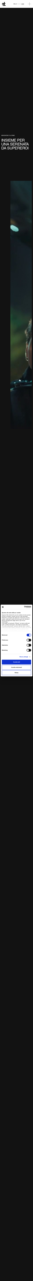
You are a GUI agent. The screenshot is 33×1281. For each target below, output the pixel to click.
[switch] (29, 640)
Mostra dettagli (24, 656)
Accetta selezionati (16, 667)
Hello (15, 4)
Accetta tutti (16, 662)
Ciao (22, 4)
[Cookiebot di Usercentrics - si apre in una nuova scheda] (24, 607)
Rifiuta (16, 672)
